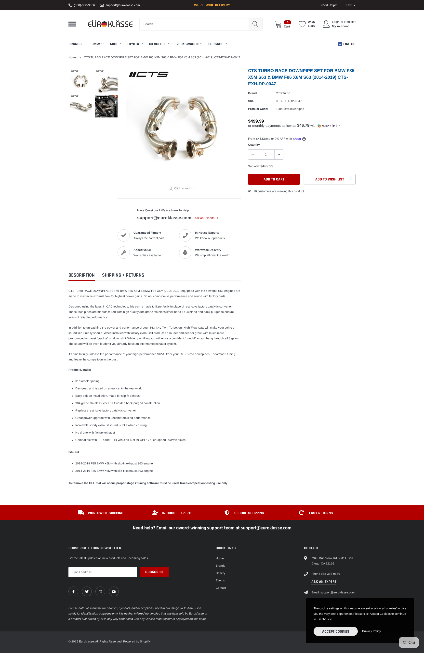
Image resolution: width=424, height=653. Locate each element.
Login (336, 21)
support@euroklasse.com (123, 5)
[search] (255, 24)
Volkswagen (187, 44)
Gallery (220, 573)
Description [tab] (81, 275)
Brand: (253, 93)
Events (220, 580)
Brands (75, 44)
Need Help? (328, 5)
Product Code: (258, 109)
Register (350, 21)
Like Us (349, 44)
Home (72, 57)
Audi (113, 44)
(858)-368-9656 (84, 5)
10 (255, 191)
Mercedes (158, 44)
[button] (302, 125)
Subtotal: (254, 166)
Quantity (254, 144)
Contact (221, 587)
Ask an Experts (205, 218)
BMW (96, 44)
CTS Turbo (283, 93)
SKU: (251, 101)
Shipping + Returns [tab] (123, 275)
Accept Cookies (335, 631)
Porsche (215, 44)
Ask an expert (323, 581)
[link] (73, 591)
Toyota (133, 44)
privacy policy (371, 631)
